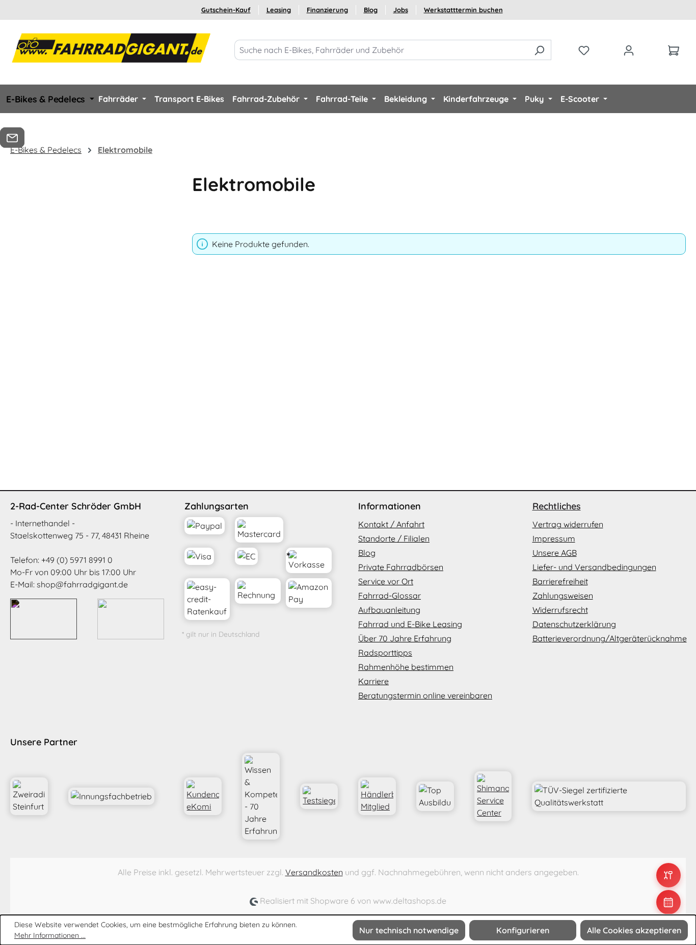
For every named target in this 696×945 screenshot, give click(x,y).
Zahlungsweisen (562, 595)
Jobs (400, 10)
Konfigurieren (522, 930)
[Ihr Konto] (629, 50)
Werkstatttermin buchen (463, 10)
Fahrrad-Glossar (389, 595)
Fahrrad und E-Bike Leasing (410, 624)
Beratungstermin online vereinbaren (425, 695)
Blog (371, 10)
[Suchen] (539, 50)
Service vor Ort (385, 581)
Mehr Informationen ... (50, 935)
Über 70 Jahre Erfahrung (404, 638)
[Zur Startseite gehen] (112, 48)
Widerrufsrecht (560, 610)
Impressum (553, 538)
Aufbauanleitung (389, 610)
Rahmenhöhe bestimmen (405, 667)
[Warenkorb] (673, 50)
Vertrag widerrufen (567, 524)
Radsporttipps (385, 652)
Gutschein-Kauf (226, 10)
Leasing (278, 10)
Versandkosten (314, 872)
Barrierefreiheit (560, 581)
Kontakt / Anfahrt (391, 524)
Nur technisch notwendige (409, 930)
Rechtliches (556, 506)
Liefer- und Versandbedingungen (594, 567)
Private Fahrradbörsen (400, 567)
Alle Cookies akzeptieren (634, 930)
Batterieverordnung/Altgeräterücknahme (609, 638)
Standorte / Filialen (394, 538)
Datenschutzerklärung (574, 624)
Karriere (373, 681)
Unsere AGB (554, 553)
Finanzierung (327, 10)
